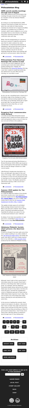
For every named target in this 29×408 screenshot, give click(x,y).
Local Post (14, 382)
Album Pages (14, 379)
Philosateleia (11, 2)
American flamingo (17, 68)
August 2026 (8, 343)
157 (7, 332)
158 (12, 332)
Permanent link (19, 56)
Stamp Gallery (14, 386)
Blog (14, 389)
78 (13, 327)
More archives (9, 357)
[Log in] (27, 1)
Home (2, 4)
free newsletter (15, 371)
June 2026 (7, 350)
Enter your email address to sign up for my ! (14, 370)
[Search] (22, 1)
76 (4, 327)
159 (17, 332)
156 (24, 327)
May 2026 (22, 350)
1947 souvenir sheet (20, 239)
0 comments (7, 56)
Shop (14, 392)
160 (22, 332)
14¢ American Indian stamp (11, 235)
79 (17, 327)
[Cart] (24, 1)
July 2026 (21, 343)
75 (24, 321)
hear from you (20, 218)
